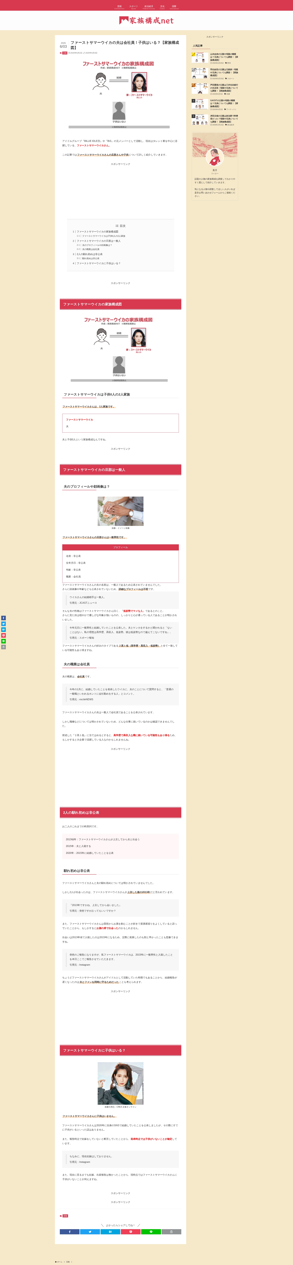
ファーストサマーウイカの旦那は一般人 (99, 241)
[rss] (232, 1)
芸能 (65, 53)
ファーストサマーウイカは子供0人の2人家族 (103, 236)
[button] (70, 1231)
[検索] (236, 1)
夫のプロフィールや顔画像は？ (97, 245)
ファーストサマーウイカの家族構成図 (97, 231)
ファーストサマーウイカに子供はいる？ (99, 263)
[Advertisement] (120, 187)
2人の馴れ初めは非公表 (90, 254)
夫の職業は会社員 (90, 249)
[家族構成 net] (146, 20)
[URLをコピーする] (171, 1231)
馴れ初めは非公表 (90, 258)
